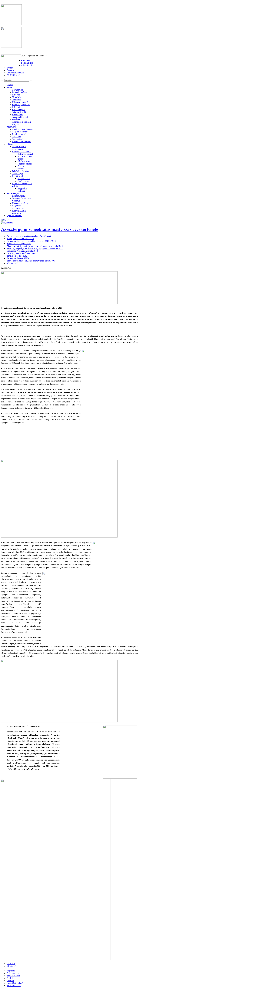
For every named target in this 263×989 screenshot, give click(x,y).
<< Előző (11, 963)
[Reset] (31, 80)
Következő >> (13, 966)
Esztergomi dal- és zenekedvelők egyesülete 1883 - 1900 (31, 241)
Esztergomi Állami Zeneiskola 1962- (22, 251)
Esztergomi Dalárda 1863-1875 (20, 238)
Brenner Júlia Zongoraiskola (19, 243)
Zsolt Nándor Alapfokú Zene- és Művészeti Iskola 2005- (31, 261)
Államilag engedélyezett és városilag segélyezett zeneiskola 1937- (35, 248)
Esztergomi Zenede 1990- (18, 258)
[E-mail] (5, 220)
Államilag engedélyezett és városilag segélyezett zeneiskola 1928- (35, 246)
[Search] (2, 80)
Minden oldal (12, 263)
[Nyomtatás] (7, 222)
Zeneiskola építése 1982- (17, 256)
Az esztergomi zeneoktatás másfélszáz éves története (49, 229)
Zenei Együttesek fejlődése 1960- (21, 253)
